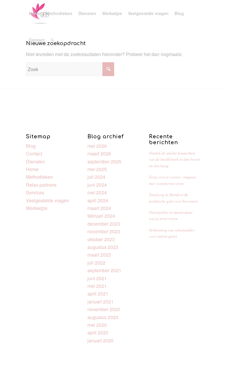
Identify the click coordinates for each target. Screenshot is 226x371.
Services (35, 192)
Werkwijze (36, 208)
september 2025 (104, 161)
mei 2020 (97, 324)
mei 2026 (97, 145)
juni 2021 (97, 278)
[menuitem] (34, 13)
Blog (31, 145)
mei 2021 (97, 286)
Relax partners (41, 184)
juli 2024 (96, 176)
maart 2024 (99, 208)
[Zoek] (52, 40)
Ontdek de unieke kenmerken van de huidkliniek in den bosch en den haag (174, 159)
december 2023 (103, 223)
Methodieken (39, 176)
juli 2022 (96, 262)
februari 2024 (101, 215)
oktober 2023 (101, 239)
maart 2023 (99, 254)
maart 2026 (99, 153)
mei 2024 (97, 192)
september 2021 (104, 270)
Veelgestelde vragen (47, 200)
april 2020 (97, 332)
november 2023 (103, 231)
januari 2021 (100, 301)
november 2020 (103, 309)
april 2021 (97, 293)
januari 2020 (100, 340)
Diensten (35, 161)
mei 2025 (97, 169)
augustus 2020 (102, 317)
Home (32, 169)
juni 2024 (97, 184)
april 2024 (97, 200)
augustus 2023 (102, 247)
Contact (34, 153)
